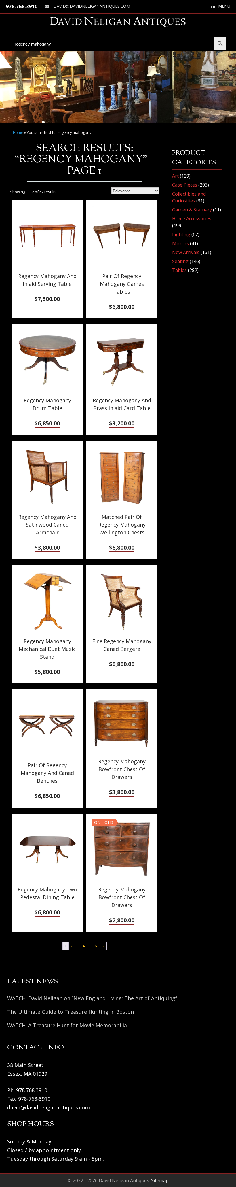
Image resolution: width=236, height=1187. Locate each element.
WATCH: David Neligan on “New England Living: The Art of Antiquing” (92, 998)
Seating (180, 261)
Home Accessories (191, 218)
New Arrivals (185, 252)
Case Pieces (184, 185)
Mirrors (180, 243)
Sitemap (160, 1180)
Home (18, 132)
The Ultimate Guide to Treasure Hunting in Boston (70, 1011)
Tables (179, 270)
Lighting (181, 234)
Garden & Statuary (192, 209)
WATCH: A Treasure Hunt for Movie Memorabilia (67, 1025)
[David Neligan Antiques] (118, 22)
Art (175, 176)
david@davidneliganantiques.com (92, 6)
